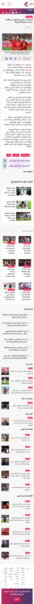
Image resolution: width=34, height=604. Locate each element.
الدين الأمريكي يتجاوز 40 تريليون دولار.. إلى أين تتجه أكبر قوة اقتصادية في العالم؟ (14, 332)
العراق (5, 574)
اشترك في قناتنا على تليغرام (19, 166)
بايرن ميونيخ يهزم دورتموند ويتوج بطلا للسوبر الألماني (25, 272)
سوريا (5, 579)
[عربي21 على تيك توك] (6, 13)
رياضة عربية (13, 10)
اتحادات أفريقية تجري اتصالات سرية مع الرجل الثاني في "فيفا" (20, 463)
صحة (11, 579)
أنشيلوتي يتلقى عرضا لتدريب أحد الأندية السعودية (21, 372)
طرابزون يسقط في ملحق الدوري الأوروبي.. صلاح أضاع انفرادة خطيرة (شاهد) (20, 520)
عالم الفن (10, 574)
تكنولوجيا (10, 576)
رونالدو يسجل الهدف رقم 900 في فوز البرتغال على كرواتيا (22, 382)
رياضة (30, 10)
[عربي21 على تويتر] (16, 13)
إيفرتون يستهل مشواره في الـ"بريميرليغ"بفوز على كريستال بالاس (9, 296)
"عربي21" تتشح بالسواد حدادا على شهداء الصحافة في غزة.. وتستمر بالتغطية (23, 423)
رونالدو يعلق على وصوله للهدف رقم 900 (10, 204)
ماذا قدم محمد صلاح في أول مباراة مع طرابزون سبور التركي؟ (20, 557)
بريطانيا (5, 581)
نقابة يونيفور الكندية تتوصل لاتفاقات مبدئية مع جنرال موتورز (14, 316)
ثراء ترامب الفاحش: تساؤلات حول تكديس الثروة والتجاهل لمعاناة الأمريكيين (16, 341)
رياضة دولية (22, 10)
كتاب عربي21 (17, 571)
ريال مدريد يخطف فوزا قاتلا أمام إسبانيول (26, 249)
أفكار (17, 581)
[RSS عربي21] (3, 13)
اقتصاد (22, 575)
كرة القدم (15, 155)
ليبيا (6, 576)
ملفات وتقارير (22, 583)
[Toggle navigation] (9, 4)
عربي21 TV (11, 571)
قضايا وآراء (16, 574)
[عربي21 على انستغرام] (10, 13)
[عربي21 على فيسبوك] (19, 13)
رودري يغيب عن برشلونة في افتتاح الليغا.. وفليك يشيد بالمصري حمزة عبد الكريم (25, 296)
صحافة (22, 580)
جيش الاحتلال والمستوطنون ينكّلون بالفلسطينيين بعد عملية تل (23, 407)
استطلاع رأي (17, 584)
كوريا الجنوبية (25, 155)
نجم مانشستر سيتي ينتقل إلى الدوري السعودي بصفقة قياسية (21, 533)
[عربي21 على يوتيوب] (13, 13)
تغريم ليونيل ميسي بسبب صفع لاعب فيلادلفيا (10, 249)
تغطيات (22, 572)
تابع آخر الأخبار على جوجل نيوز (19, 161)
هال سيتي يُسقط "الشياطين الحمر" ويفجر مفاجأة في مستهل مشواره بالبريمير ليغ (9, 272)
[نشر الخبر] (6, 58)
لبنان (6, 586)
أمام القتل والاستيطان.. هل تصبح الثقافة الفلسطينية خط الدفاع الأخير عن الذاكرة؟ (15, 357)
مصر (6, 584)
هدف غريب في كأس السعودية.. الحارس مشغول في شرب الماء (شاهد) (21, 506)
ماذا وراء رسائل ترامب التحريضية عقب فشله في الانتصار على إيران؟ (14, 324)
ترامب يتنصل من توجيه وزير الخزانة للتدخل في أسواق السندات (15, 349)
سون (23, 65)
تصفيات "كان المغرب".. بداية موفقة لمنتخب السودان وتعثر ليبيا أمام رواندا (22, 391)
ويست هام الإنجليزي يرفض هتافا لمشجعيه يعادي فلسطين (20, 451)
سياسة (30, 402)
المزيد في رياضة (28, 231)
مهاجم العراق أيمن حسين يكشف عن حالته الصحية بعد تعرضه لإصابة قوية (10, 191)
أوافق (17, 599)
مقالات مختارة (17, 577)
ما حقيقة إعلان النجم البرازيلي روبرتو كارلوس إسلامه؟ (20, 545)
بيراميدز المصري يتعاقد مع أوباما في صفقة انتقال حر (9, 216)
